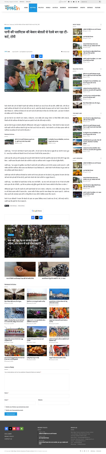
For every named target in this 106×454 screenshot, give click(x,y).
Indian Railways (13, 205)
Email (6, 400)
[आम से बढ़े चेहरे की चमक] (77, 39)
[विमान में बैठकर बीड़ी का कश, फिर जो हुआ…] (14, 294)
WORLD (48, 7)
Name (7, 393)
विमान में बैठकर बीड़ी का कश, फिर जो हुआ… (13, 301)
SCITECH (55, 7)
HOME (26, 7)
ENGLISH (28, 1)
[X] (37, 56)
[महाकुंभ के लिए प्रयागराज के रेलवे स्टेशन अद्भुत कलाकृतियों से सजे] (14, 331)
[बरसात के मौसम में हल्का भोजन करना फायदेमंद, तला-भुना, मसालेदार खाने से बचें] (77, 46)
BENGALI (22, 1)
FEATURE (97, 7)
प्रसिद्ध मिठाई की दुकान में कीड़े (33, 357)
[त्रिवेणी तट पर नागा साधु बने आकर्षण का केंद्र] (37, 294)
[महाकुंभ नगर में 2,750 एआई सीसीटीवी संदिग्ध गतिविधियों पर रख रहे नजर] (37, 312)
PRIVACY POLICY (9, 436)
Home (7, 24)
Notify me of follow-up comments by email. (17, 407)
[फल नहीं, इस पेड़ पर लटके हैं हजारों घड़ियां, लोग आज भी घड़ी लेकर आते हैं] (77, 98)
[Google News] (37, 211)
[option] (37, 241)
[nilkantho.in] (12, 7)
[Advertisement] (53, 17)
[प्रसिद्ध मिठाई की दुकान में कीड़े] (37, 350)
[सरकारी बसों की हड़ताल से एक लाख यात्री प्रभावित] (37, 331)
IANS (9, 51)
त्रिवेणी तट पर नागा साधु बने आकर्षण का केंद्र (36, 301)
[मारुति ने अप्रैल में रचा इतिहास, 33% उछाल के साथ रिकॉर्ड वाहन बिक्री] (77, 61)
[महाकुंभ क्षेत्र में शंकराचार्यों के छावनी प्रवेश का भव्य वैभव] (59, 312)
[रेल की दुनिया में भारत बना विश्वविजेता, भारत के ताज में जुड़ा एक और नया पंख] (42, 141)
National (12, 24)
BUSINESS (63, 7)
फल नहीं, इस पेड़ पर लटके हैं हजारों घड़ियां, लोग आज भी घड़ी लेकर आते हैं (24, 242)
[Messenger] (40, 56)
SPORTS (82, 7)
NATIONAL (33, 7)
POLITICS (41, 7)
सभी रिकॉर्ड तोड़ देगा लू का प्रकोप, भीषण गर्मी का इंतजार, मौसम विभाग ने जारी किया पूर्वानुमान (92, 141)
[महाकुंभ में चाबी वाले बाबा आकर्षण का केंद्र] (59, 350)
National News (21, 205)
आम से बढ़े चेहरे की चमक (88, 36)
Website (40, 400)
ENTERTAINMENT (73, 7)
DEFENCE (90, 7)
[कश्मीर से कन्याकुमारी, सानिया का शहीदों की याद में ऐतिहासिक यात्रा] (59, 331)
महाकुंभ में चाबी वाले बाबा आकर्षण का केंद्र (57, 357)
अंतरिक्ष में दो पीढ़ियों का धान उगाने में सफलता (92, 29)
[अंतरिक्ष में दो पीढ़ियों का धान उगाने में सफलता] (77, 31)
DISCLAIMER (8, 433)
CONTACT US (8, 439)
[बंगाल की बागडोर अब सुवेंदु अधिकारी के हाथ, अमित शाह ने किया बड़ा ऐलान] (77, 53)
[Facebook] (33, 56)
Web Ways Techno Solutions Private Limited (22, 451)
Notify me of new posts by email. (14, 410)
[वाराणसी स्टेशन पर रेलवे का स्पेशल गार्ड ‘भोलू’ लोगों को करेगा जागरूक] (59, 294)
